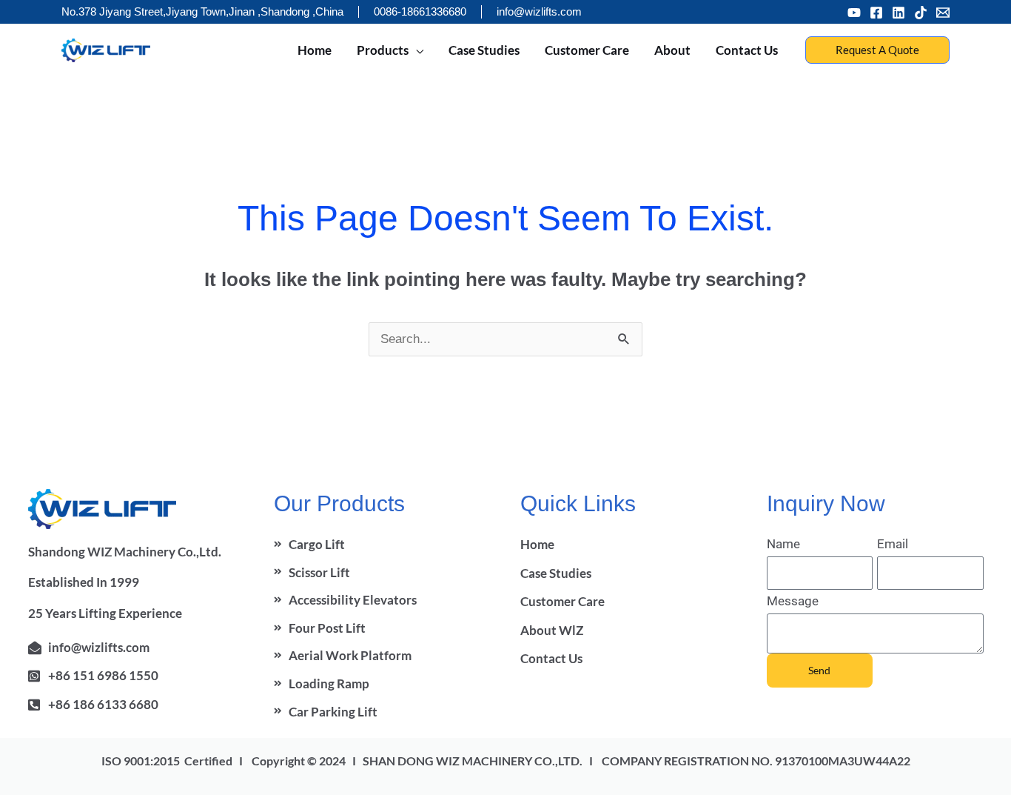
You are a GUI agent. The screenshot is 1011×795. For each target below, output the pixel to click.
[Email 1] (943, 12)
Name (783, 543)
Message (793, 600)
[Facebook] (876, 12)
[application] (416, 50)
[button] (877, 50)
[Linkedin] (898, 12)
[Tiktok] (920, 12)
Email (892, 543)
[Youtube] (854, 12)
